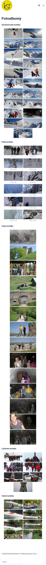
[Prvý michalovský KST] (7, 5)
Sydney (34, 554)
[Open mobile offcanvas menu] (43, 5)
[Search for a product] (39, 5)
